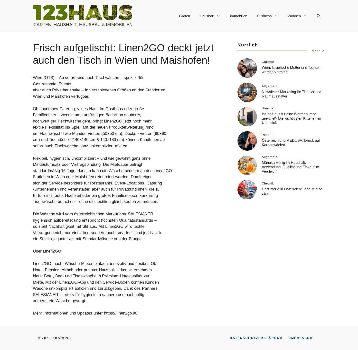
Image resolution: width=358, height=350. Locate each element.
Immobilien (238, 16)
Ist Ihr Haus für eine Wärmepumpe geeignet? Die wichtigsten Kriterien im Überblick (291, 118)
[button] (318, 16)
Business (264, 16)
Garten (184, 16)
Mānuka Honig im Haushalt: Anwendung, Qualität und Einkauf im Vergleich (290, 166)
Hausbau (207, 16)
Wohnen (294, 16)
